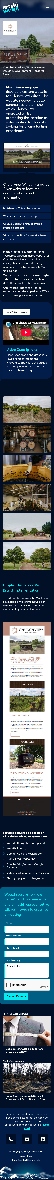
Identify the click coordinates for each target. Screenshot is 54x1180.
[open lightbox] (27, 409)
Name (9, 923)
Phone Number (14, 948)
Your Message (13, 960)
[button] (47, 7)
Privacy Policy (26, 1155)
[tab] (16, 312)
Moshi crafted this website (26, 1160)
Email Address (13, 935)
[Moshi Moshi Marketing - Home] (13, 7)
